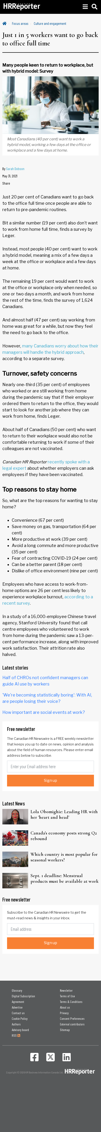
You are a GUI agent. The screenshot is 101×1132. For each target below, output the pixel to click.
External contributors (72, 1024)
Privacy (64, 1013)
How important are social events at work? (43, 712)
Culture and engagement (50, 23)
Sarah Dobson (15, 168)
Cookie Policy (19, 1018)
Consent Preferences (72, 1018)
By (13, 168)
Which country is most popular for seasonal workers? (64, 857)
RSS (14, 1035)
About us (65, 1007)
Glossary (17, 990)
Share (6, 183)
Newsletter (66, 990)
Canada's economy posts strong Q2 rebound (64, 836)
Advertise (17, 1007)
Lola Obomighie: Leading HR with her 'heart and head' (64, 814)
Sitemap (65, 1030)
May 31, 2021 (9, 176)
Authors (16, 1024)
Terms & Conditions (71, 1002)
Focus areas (20, 23)
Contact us (18, 1013)
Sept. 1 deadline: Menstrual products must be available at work (64, 878)
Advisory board (20, 1030)
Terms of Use (67, 996)
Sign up (50, 780)
